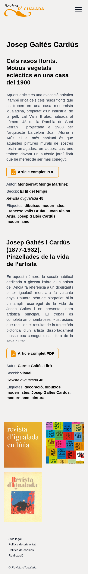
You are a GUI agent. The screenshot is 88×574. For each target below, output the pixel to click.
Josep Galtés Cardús (36, 216)
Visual (25, 373)
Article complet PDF (36, 172)
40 (24, 380)
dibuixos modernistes (44, 205)
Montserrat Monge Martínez (43, 184)
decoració (34, 387)
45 (24, 198)
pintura (37, 398)
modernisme (17, 221)
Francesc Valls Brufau (26, 211)
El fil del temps (33, 191)
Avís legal (15, 539)
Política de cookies (21, 550)
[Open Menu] (78, 9)
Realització (16, 555)
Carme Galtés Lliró (35, 366)
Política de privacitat (22, 544)
